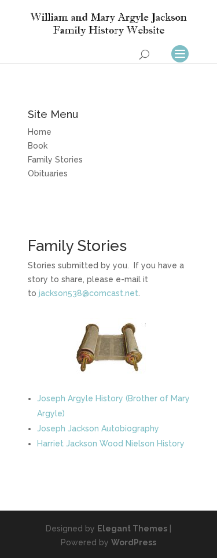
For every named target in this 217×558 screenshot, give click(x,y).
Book (37, 145)
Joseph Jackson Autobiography (98, 428)
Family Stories (55, 159)
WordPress (133, 542)
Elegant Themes (132, 528)
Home (40, 131)
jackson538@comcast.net (88, 293)
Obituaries (48, 173)
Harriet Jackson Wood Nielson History (111, 443)
